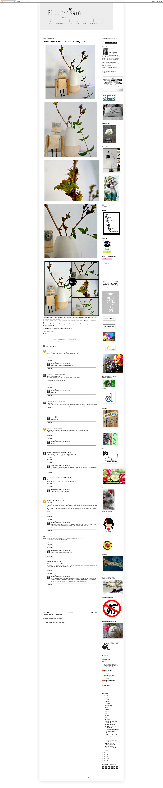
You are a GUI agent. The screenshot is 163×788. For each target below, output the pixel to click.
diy (57, 341)
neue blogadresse (107, 681)
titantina (49, 500)
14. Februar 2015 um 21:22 (58, 561)
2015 (105, 698)
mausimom (49, 374)
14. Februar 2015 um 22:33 (63, 550)
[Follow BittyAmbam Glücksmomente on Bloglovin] (107, 260)
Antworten (49, 357)
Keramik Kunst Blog (109, 675)
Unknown (49, 428)
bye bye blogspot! (107, 686)
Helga (46, 328)
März (106, 717)
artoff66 (54, 328)
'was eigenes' (107, 685)
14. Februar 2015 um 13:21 (63, 522)
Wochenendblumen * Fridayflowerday (110, 732)
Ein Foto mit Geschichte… (109, 676)
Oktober (107, 703)
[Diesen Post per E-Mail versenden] (68, 339)
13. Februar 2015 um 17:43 (58, 428)
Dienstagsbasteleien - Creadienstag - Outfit (110, 747)
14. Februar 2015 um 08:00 (63, 441)
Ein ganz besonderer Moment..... (112, 729)
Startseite (70, 612)
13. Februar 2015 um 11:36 (56, 350)
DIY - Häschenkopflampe (110, 724)
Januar (106, 750)
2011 (105, 758)
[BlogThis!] (70, 339)
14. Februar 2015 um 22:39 (63, 576)
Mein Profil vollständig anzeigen (109, 67)
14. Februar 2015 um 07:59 (63, 465)
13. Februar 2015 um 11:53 (59, 374)
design (55, 341)
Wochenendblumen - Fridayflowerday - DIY (110, 744)
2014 (105, 752)
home (69, 341)
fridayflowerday (65, 341)
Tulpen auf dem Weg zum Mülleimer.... (111, 722)
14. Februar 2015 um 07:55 (63, 390)
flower (60, 341)
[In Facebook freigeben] (73, 339)
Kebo (48, 350)
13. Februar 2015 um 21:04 (63, 363)
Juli (106, 709)
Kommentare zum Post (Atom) (55, 614)
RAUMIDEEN (50, 536)
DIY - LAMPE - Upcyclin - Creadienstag (110, 727)
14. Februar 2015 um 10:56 (57, 500)
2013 (105, 754)
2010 (105, 760)
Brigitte (53, 363)
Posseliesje (50, 401)
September (107, 705)
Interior (72, 341)
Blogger (88, 777)
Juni (106, 711)
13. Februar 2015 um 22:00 (64, 452)
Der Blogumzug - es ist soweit (110, 671)
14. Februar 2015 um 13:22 (60, 536)
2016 (105, 695)
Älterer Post (94, 612)
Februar (107, 719)
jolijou (105, 661)
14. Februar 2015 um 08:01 (63, 417)
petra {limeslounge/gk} (52, 477)
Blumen (51, 341)
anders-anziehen (108, 670)
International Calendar (111, 42)
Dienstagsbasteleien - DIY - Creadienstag (111, 741)
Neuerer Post (46, 612)
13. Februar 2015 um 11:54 (59, 401)
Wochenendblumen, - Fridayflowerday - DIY (64, 41)
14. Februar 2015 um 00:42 (64, 477)
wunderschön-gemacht (109, 680)
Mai (106, 713)
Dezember (107, 699)
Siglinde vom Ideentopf (52, 452)
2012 (105, 756)
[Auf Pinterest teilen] (75, 339)
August (106, 707)
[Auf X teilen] (72, 339)
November (107, 701)
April (106, 715)
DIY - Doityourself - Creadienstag (112, 734)
